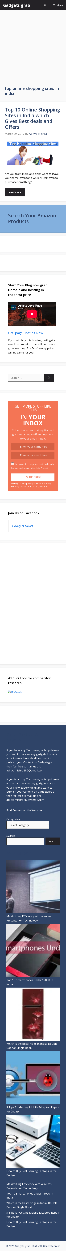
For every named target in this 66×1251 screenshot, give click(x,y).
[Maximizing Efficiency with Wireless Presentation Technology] (33, 887)
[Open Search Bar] (45, 5)
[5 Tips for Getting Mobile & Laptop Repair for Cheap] (33, 1078)
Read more (15, 192)
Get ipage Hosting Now (25, 333)
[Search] (49, 378)
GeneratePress (51, 1245)
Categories (13, 819)
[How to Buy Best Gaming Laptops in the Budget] (33, 1142)
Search (10, 835)
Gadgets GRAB (22, 526)
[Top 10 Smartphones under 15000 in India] (33, 951)
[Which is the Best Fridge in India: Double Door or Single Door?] (33, 1015)
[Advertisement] (33, 45)
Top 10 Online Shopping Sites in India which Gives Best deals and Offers (32, 118)
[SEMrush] (33, 692)
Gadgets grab (16, 5)
